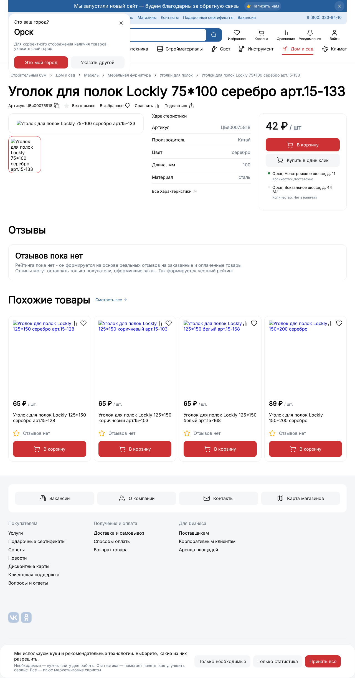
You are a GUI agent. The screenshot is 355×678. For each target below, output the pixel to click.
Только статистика (278, 661)
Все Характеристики (171, 191)
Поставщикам (194, 533)
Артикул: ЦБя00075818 (30, 105)
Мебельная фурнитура (129, 75)
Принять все (323, 661)
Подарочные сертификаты (208, 17)
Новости (17, 558)
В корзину (308, 145)
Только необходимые (222, 661)
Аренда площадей (198, 549)
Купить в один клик (308, 160)
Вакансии (247, 17)
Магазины (147, 17)
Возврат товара (111, 549)
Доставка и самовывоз (119, 533)
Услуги (15, 533)
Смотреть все (108, 300)
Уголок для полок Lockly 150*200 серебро (296, 417)
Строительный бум (29, 75)
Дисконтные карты (28, 566)
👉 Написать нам (263, 6)
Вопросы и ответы (28, 583)
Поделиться (175, 105)
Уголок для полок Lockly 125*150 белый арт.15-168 (220, 417)
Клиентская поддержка (33, 574)
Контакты (170, 17)
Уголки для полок (176, 75)
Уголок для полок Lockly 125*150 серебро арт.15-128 (49, 417)
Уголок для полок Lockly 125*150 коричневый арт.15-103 (134, 417)
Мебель (91, 75)
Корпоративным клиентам (207, 541)
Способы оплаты (112, 541)
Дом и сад (65, 75)
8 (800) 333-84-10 (324, 17)
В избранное (111, 105)
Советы (16, 549)
